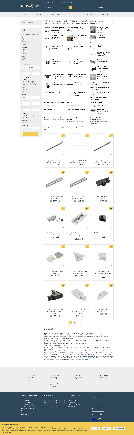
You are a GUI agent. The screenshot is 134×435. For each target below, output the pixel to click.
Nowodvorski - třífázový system (53, 118)
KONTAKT (105, 14)
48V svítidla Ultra (94, 121)
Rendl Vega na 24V (49, 109)
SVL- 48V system (79, 83)
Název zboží (25, 125)
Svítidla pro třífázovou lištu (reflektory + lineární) (57, 76)
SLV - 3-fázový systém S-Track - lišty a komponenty (80, 61)
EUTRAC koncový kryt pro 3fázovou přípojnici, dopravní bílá (102, 273)
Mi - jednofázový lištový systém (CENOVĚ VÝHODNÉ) (58, 37)
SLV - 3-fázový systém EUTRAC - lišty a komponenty (57, 61)
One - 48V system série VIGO (52, 92)
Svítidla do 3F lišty (55, 32)
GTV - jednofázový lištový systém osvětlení (79, 93)
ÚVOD (26, 14)
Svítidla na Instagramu (27, 408)
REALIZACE (88, 14)
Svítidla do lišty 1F (101, 30)
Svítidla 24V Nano (48, 127)
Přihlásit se (100, 8)
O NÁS (39, 14)
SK (107, 2)
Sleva (23, 56)
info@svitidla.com (66, 2)
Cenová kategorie (27, 65)
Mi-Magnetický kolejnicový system (54, 102)
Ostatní (24, 113)
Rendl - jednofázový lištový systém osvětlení (57, 46)
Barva (23, 37)
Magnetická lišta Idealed (74, 105)
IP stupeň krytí (26, 107)
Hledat (70, 7)
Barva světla (25, 77)
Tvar (23, 87)
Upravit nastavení (119, 428)
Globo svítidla (72, 400)
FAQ (74, 14)
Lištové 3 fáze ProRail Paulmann (76, 109)
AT (113, 2)
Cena (23, 71)
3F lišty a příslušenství (58, 119)
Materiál (24, 47)
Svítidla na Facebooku (29, 406)
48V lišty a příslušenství (78, 121)
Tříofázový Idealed (49, 105)
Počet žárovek (26, 101)
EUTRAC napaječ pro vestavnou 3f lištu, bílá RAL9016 (79, 311)
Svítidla (46, 23)
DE (110, 2)
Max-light (69, 102)
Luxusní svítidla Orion (74, 404)
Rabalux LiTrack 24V (102, 109)
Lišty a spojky (100, 111)
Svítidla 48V (70, 121)
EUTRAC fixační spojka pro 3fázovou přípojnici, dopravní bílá (79, 235)
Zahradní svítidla (73, 402)
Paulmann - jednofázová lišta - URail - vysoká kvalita (103, 76)
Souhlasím (95, 428)
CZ (105, 2)
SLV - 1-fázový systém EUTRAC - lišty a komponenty (103, 54)
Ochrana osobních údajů (27, 410)
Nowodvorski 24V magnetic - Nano (54, 126)
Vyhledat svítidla (31, 134)
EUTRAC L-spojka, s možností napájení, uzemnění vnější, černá (55, 311)
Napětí (24, 94)
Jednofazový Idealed (96, 102)
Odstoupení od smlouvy (27, 414)
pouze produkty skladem (32, 34)
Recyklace (23, 412)
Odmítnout (106, 428)
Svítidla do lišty (100, 80)
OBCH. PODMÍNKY (57, 14)
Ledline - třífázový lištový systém (76, 126)
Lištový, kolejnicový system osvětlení (59, 23)
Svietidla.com (72, 406)
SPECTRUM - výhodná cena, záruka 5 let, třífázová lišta (57, 28)
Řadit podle (93, 21)
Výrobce (24, 120)
